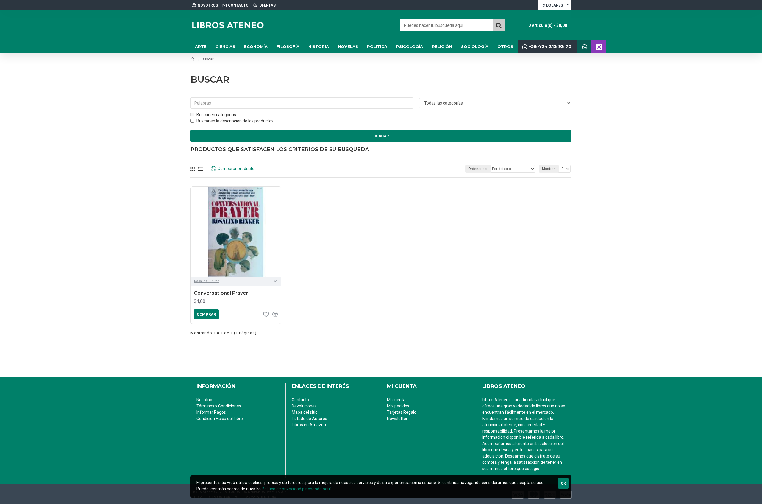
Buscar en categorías (216, 114)
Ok (563, 483)
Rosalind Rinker (206, 281)
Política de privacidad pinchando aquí (296, 488)
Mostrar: (549, 169)
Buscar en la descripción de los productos (235, 121)
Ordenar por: (478, 169)
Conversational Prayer (221, 293)
